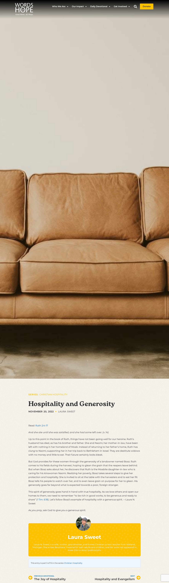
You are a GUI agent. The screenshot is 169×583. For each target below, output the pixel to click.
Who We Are (58, 6)
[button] (135, 6)
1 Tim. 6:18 (42, 499)
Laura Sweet (84, 537)
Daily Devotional (98, 6)
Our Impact (78, 6)
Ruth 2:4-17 (41, 425)
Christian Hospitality (53, 394)
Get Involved (120, 6)
